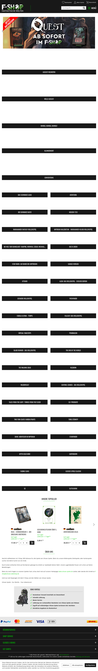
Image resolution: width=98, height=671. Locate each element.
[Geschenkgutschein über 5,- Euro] (22, 515)
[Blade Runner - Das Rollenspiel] (25, 342)
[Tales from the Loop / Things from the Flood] (25, 394)
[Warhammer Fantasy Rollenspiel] (25, 222)
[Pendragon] (73, 325)
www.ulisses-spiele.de (65, 571)
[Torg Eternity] (73, 412)
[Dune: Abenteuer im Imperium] (25, 429)
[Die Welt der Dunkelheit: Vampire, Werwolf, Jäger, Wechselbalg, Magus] (25, 239)
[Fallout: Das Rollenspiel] (73, 308)
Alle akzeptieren (77, 665)
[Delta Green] (73, 239)
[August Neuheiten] (49, 59)
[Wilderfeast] (25, 377)
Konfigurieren (90, 665)
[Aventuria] (73, 187)
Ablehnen (66, 665)
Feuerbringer (68, 532)
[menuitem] (67, 2)
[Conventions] (49, 165)
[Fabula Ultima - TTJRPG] (25, 308)
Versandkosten (64, 655)
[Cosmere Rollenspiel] (25, 291)
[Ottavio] (25, 273)
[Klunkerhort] (49, 138)
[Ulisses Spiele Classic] (73, 463)
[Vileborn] (73, 360)
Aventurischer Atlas (44, 532)
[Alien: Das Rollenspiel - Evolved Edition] (73, 273)
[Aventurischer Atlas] (49, 515)
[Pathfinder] (73, 291)
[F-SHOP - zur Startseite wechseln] (12, 8)
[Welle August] (49, 86)
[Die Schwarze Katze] (25, 204)
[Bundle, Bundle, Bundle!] (49, 113)
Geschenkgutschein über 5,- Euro (21, 530)
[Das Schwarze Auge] (25, 187)
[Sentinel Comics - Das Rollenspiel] (73, 377)
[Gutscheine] (73, 481)
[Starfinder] (73, 429)
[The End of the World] (73, 342)
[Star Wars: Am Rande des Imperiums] (25, 256)
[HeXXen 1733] (73, 204)
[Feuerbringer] (75, 515)
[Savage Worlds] (73, 256)
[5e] (25, 481)
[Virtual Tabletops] (25, 325)
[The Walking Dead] (25, 360)
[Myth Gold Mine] (25, 446)
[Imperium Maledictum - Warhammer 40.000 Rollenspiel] (73, 222)
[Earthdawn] (73, 446)
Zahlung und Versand (83, 656)
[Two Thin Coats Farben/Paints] (25, 412)
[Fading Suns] (25, 463)
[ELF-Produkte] (73, 394)
